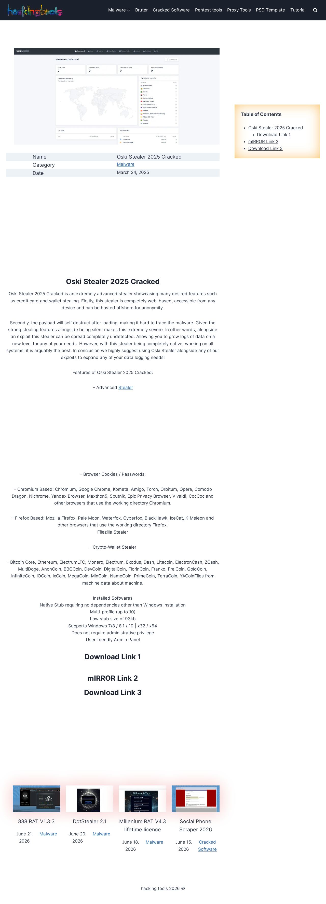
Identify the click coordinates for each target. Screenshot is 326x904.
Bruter (141, 9)
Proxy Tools (239, 9)
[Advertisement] (112, 217)
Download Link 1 (113, 656)
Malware (125, 164)
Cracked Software (171, 9)
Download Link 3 (113, 692)
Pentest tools (208, 9)
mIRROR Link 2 (112, 678)
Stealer (125, 387)
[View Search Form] (315, 10)
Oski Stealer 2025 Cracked (275, 127)
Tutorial (298, 9)
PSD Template (270, 9)
